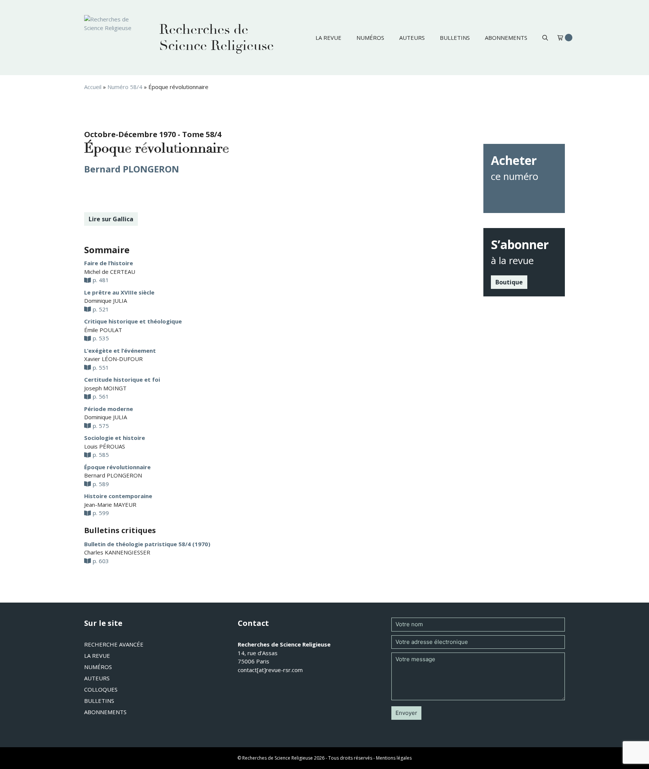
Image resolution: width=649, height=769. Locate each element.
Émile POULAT (103, 330)
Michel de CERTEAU (109, 271)
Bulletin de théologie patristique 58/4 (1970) (147, 544)
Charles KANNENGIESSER (117, 552)
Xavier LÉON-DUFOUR (113, 359)
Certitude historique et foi (122, 379)
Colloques (101, 689)
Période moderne (108, 408)
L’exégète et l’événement (120, 350)
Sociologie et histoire (114, 437)
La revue (328, 37)
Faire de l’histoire (108, 263)
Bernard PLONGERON (131, 169)
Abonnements (506, 37)
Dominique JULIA (105, 300)
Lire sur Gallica (111, 219)
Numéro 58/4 (124, 87)
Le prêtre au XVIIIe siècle (119, 292)
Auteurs (412, 37)
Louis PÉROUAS (104, 446)
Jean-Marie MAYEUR (110, 504)
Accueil (92, 87)
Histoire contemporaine (118, 496)
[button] (545, 37)
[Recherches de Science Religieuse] (114, 37)
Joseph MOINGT (105, 388)
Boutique (509, 282)
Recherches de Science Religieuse (216, 37)
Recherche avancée (113, 644)
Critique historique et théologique (133, 321)
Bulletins (455, 37)
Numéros (370, 37)
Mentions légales (394, 758)
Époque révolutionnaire (117, 467)
